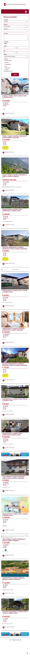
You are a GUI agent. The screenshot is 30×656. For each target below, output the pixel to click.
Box (6, 66)
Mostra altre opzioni (8, 71)
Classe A (7, 69)
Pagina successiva (16, 640)
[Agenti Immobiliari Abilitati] (15, 454)
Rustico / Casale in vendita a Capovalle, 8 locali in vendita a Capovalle (14, 136)
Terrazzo (6, 62)
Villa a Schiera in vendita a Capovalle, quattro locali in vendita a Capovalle (13, 477)
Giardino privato (8, 60)
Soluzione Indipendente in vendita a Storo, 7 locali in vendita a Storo (15, 613)
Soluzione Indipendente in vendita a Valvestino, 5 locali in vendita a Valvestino (14, 364)
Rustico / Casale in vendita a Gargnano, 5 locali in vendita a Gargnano (14, 176)
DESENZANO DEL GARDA (7, 589)
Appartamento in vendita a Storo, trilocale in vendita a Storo (15, 514)
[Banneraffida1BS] (15, 269)
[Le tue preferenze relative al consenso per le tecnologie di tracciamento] (27, 653)
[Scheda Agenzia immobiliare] (4, 108)
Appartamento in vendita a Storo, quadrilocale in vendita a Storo (12, 210)
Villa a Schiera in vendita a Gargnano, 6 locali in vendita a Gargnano (13, 539)
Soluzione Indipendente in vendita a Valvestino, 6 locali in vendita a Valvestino (14, 248)
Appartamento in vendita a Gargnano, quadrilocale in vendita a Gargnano (13, 329)
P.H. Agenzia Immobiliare (7, 221)
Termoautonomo (8, 64)
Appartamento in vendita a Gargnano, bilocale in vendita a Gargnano (13, 579)
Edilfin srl (4, 339)
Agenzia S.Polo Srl (6, 487)
